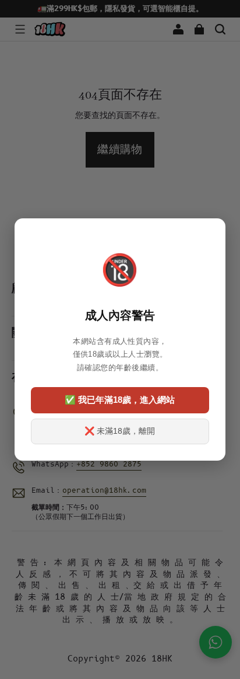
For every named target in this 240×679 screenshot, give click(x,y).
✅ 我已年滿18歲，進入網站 (120, 400)
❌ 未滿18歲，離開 (119, 431)
